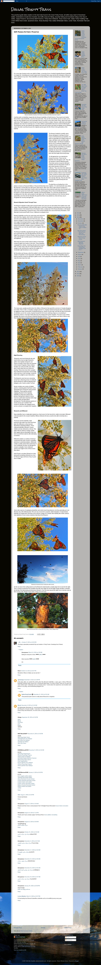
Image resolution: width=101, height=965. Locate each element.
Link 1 (40, 654)
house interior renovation (62, 805)
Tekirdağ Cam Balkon (23, 741)
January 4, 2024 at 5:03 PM (36, 772)
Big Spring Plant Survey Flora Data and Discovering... (82, 232)
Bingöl (19, 725)
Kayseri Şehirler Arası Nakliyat (25, 762)
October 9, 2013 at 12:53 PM (29, 642)
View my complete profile (20, 950)
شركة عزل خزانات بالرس (24, 834)
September (81, 252)
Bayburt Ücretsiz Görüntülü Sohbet (26, 785)
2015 (78, 213)
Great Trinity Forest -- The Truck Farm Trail (84, 70)
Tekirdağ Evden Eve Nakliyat (25, 738)
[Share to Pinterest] (44, 634)
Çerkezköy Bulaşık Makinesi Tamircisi (27, 758)
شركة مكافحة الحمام (23, 825)
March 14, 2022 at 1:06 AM (35, 652)
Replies (21, 649)
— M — (19, 642)
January (80, 269)
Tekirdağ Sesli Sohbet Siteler (25, 777)
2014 (78, 215)
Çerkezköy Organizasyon (24, 753)
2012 (78, 271)
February (80, 267)
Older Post (67, 928)
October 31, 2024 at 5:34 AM (32, 832)
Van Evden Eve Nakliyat (24, 740)
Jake (19, 794)
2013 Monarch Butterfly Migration (81, 242)
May (79, 260)
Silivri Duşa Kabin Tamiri (24, 737)
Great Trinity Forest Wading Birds (83, 54)
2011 (78, 273)
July (79, 256)
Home (43, 928)
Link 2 (34, 659)
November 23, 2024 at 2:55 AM (32, 859)
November (80, 221)
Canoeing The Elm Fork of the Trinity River (84, 107)
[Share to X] (41, 634)
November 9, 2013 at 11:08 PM (32, 679)
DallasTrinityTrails (26, 694)
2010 (78, 275)
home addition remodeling (50, 814)
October (80, 223)
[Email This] (38, 634)
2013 (78, 217)
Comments (69, 940)
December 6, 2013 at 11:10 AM (29, 705)
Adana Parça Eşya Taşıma (24, 759)
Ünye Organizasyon (23, 761)
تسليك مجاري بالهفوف (24, 852)
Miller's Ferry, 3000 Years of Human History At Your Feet (84, 195)
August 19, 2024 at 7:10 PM (32, 812)
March (79, 264)
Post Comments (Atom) (26, 930)
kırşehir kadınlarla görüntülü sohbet (26, 780)
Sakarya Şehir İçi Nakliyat (24, 756)
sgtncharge (21, 679)
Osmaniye (20, 722)
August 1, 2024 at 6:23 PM (27, 794)
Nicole (19, 705)
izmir (19, 723)
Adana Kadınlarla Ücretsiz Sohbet (26, 779)
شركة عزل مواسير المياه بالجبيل (25, 870)
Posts (67, 937)
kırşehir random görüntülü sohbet (26, 783)
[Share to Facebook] (42, 634)
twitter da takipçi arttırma (24, 889)
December (80, 219)
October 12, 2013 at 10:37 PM (28, 670)
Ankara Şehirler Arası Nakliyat (25, 765)
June (79, 258)
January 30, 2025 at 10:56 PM (32, 885)
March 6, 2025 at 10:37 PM (33, 896)
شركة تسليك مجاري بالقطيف (24, 843)
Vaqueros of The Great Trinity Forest (82, 238)
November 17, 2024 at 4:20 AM (32, 850)
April (79, 262)
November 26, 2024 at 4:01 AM (32, 867)
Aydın (19, 719)
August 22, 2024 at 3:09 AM (32, 821)
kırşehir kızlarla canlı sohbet (25, 782)
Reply (19, 646)
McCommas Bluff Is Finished (84, 123)
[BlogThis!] (39, 634)
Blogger (77, 961)
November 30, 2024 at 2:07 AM (32, 876)
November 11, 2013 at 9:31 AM (41, 694)
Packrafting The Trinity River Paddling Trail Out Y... (82, 247)
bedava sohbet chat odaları (24, 786)
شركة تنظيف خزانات (22, 861)
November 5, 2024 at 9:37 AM (32, 841)
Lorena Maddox (22, 896)
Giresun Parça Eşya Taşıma (25, 764)
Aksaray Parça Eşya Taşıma (25, 755)
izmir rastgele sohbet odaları (25, 776)
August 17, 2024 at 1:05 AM (32, 803)
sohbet (19, 788)
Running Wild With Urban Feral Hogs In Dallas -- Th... (82, 226)
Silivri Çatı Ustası (22, 743)
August (80, 254)
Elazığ (19, 721)
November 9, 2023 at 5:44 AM (36, 750)
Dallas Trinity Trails (31, 9)
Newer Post (18, 928)
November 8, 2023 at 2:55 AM (35, 733)
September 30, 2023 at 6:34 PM (30, 717)
